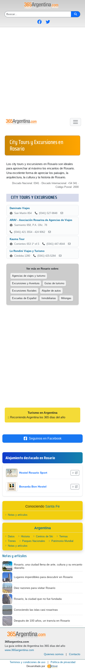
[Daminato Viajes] (61, 213)
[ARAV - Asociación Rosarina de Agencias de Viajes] (49, 232)
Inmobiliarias (49, 298)
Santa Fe (52, 506)
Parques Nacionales (33, 540)
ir (73, 472)
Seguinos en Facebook (45, 438)
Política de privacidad (63, 662)
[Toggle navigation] (75, 122)
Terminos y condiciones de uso (27, 662)
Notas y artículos (17, 514)
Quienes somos (53, 654)
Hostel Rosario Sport (33, 472)
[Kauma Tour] (69, 244)
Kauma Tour (17, 239)
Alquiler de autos (51, 290)
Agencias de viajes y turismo (28, 275)
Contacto (74, 654)
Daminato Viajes (20, 208)
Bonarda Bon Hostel (32, 486)
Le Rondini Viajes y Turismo (27, 251)
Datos (11, 536)
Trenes (12, 540)
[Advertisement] (42, 71)
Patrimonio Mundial (62, 540)
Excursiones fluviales (24, 290)
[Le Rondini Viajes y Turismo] (60, 256)
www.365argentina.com (19, 650)
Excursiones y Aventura (25, 283)
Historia (25, 536)
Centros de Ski (44, 536)
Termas (63, 536)
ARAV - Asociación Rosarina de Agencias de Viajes (41, 220)
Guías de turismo (54, 283)
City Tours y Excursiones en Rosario (36, 145)
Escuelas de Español (24, 298)
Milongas (66, 298)
